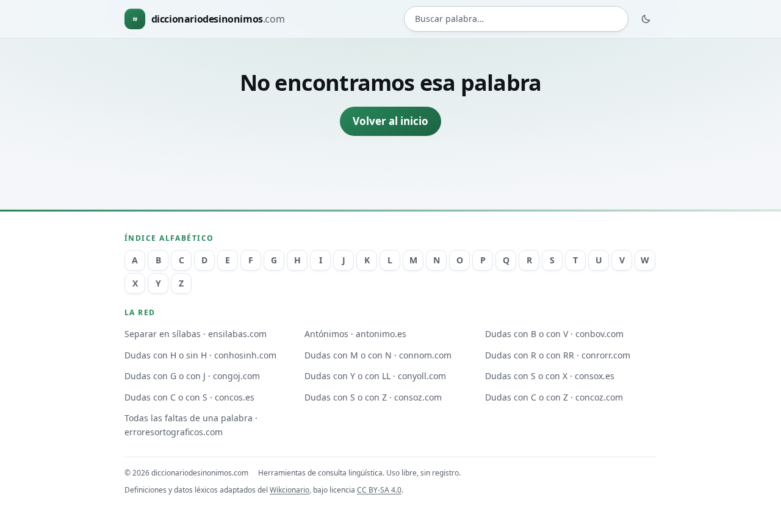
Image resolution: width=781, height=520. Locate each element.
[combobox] (516, 19)
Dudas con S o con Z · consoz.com (373, 397)
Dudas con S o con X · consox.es (549, 376)
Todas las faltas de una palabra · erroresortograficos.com (190, 425)
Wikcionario (289, 490)
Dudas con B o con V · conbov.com (554, 334)
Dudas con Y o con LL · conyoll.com (375, 376)
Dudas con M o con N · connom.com (378, 355)
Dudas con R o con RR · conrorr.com (557, 355)
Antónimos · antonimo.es (355, 334)
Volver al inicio (390, 121)
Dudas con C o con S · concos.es (189, 397)
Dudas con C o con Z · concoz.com (554, 397)
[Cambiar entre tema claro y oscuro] (646, 19)
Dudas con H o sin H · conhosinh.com (200, 355)
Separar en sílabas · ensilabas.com (195, 334)
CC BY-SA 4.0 (379, 490)
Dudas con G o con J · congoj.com (192, 376)
